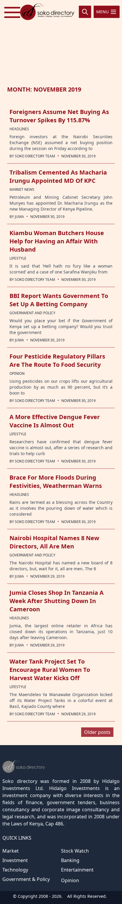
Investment (15, 860)
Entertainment (77, 869)
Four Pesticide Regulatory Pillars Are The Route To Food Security (57, 360)
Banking (70, 860)
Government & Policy (26, 879)
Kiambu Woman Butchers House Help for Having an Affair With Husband (56, 241)
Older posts (97, 732)
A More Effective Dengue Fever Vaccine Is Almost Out (54, 421)
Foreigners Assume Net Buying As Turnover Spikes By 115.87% (59, 116)
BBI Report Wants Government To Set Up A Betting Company (58, 300)
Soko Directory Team (35, 156)
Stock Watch (75, 851)
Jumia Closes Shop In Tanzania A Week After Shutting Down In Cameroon (56, 601)
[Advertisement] (61, 42)
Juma (19, 216)
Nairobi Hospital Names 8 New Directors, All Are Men (54, 542)
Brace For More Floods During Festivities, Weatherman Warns (55, 481)
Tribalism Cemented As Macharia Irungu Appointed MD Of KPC (58, 176)
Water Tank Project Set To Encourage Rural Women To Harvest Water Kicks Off (49, 669)
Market (10, 851)
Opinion (70, 880)
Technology (15, 869)
